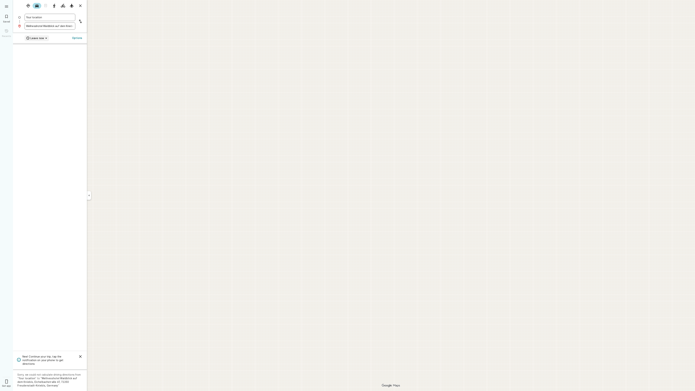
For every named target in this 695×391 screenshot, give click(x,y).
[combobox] (50, 17)
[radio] (28, 5)
